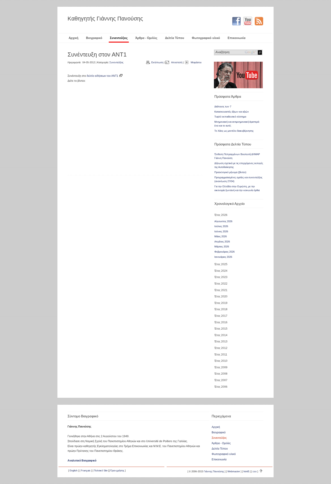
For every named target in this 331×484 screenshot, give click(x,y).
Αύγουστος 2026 (223, 221)
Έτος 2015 (220, 328)
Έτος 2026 (220, 215)
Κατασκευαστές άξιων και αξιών (231, 111)
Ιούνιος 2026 (221, 231)
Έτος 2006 (220, 386)
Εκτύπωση (157, 62)
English (73, 470)
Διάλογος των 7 (222, 106)
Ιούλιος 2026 (221, 226)
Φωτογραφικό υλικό (206, 38)
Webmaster (233, 471)
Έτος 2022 (220, 283)
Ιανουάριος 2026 (223, 257)
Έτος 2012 (220, 348)
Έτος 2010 (220, 360)
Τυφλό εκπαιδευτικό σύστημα (230, 116)
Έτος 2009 (220, 367)
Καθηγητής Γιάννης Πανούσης (105, 18)
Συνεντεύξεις (119, 38)
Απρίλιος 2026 (222, 241)
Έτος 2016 (220, 322)
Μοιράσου (196, 62)
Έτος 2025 (220, 264)
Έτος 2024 (220, 270)
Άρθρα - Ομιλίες (146, 38)
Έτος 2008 (220, 373)
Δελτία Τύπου (174, 38)
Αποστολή (176, 62)
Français (86, 470)
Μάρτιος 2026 (221, 246)
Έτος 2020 (220, 296)
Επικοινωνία (236, 38)
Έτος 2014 (220, 335)
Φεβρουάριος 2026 (224, 251)
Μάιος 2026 (220, 236)
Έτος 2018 (220, 309)
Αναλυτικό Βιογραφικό (82, 460)
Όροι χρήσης (117, 470)
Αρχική (73, 38)
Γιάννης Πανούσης (214, 471)
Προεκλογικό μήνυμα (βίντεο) (230, 172)
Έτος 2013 (220, 341)
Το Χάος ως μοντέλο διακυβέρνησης (234, 130)
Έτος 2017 (220, 315)
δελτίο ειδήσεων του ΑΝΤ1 (103, 75)
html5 (246, 471)
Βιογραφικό (94, 38)
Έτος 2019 (220, 303)
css (255, 471)
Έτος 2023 (220, 277)
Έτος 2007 (220, 380)
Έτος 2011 (220, 354)
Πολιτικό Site (101, 470)
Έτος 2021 (220, 290)
